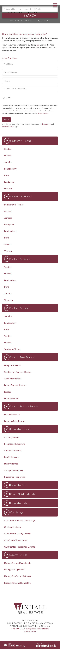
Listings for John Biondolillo (17, 582)
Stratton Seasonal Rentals (24, 406)
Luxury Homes (11, 463)
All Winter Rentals (12, 378)
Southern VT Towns (20, 140)
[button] (30, 15)
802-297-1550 (17, 629)
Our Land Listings (12, 527)
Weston (8, 188)
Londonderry (10, 168)
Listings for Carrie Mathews (17, 576)
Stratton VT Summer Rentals (17, 372)
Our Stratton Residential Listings (19, 546)
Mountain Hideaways (14, 443)
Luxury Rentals (11, 398)
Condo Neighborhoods (22, 494)
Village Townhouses (13, 470)
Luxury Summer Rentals (15, 385)
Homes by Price (18, 484)
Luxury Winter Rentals (14, 421)
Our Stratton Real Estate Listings (19, 520)
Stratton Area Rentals (22, 357)
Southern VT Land (19, 308)
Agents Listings (18, 554)
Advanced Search (23, 21)
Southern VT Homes (21, 196)
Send (6, 119)
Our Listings (16, 512)
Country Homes (11, 437)
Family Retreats (11, 457)
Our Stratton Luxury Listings (17, 533)
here (38, 45)
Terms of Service (8, 126)
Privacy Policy (43, 113)
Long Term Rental (12, 365)
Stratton (8, 148)
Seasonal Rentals (12, 414)
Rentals (7, 391)
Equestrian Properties (14, 476)
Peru (6, 175)
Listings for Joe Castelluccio (17, 563)
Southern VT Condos (21, 258)
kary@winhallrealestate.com (37, 629)
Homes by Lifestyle (20, 429)
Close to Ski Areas (12, 450)
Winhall (7, 155)
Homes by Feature (20, 503)
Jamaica (8, 162)
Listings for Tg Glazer (14, 569)
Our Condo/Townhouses (15, 540)
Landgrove (9, 181)
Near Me (45, 21)
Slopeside (8, 300)
